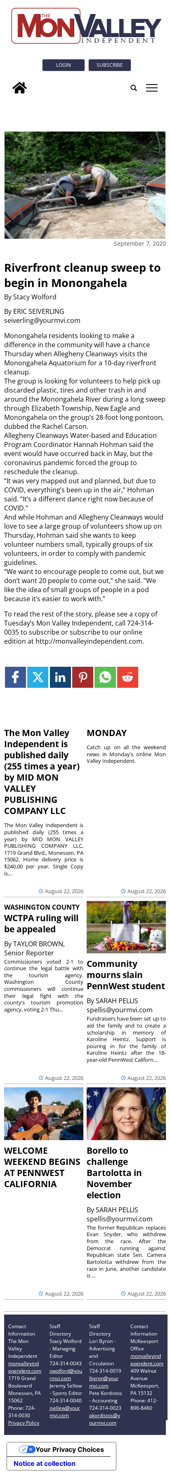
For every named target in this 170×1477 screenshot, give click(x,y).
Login (63, 64)
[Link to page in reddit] (127, 677)
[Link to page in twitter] (37, 677)
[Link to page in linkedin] (60, 677)
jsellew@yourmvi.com (65, 1411)
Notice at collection (45, 1463)
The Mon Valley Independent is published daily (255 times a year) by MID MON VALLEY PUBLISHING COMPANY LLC (42, 771)
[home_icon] (19, 88)
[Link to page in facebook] (15, 677)
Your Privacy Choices (69, 1449)
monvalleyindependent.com (24, 1367)
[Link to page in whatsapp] (105, 677)
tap (151, 87)
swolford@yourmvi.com (66, 1374)
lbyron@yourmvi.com (103, 1382)
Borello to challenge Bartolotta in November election (114, 1173)
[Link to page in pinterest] (82, 677)
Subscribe (110, 64)
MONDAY (107, 732)
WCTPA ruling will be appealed (41, 923)
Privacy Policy (23, 1422)
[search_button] (134, 88)
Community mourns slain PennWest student (126, 975)
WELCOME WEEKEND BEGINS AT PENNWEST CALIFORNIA (42, 1167)
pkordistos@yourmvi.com (104, 1419)
